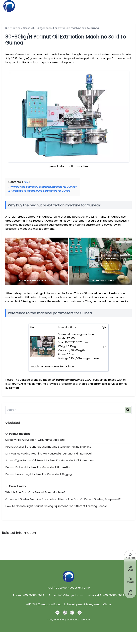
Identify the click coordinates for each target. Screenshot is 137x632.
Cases (26, 28)
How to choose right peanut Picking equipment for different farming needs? (56, 506)
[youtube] (57, 613)
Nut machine (13, 28)
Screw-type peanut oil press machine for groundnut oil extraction (49, 460)
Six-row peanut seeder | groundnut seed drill (35, 440)
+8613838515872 (33, 595)
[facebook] (65, 613)
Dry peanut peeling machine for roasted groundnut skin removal (48, 454)
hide (26, 182)
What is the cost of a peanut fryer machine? (35, 492)
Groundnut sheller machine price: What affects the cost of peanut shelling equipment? (63, 499)
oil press (31, 58)
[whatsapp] (80, 613)
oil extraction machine (67, 380)
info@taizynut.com (70, 595)
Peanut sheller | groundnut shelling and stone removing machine (48, 447)
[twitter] (72, 613)
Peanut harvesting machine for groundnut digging (38, 474)
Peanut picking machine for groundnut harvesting (38, 467)
